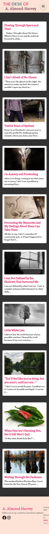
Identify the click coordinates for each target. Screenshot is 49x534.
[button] (43, 6)
